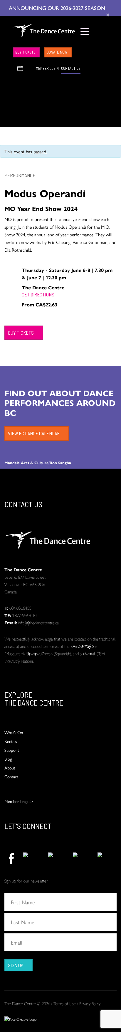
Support (11, 750)
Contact (11, 776)
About (9, 767)
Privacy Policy (89, 1003)
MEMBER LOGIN (47, 68)
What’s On (13, 732)
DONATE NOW (57, 52)
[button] (13, 67)
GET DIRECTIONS (38, 294)
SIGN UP (15, 965)
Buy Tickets (25, 52)
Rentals (10, 741)
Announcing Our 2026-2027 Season (58, 7)
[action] (11, 858)
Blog (8, 759)
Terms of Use (64, 1003)
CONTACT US (70, 68)
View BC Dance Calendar (34, 433)
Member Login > (18, 801)
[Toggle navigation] (85, 31)
